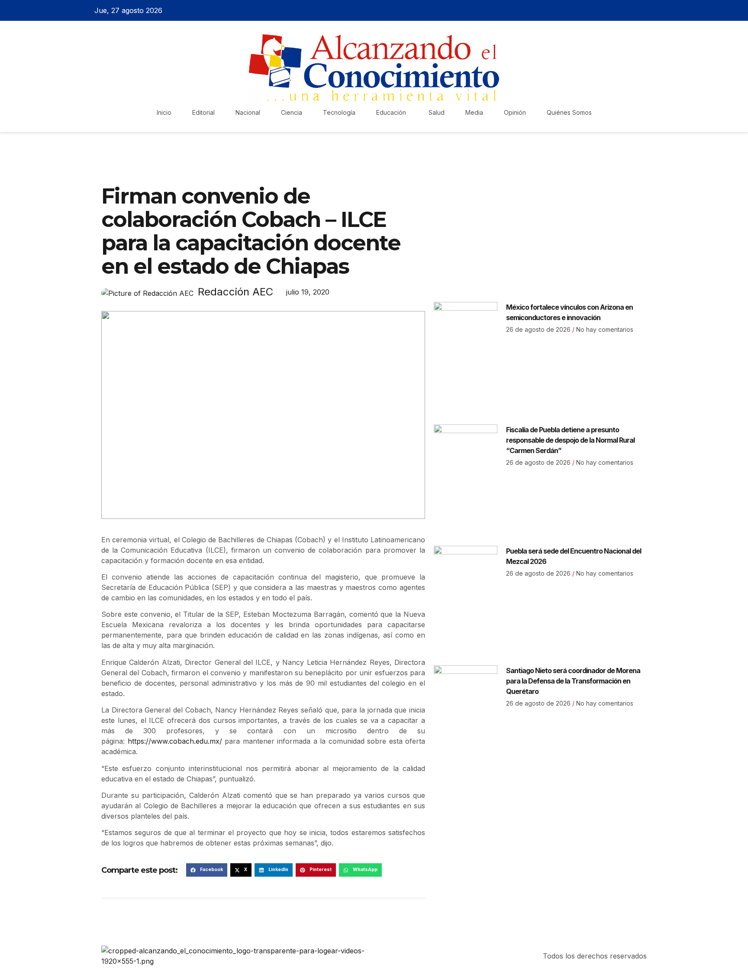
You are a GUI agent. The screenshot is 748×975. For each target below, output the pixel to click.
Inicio (164, 112)
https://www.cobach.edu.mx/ (175, 741)
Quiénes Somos (569, 112)
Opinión (515, 112)
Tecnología (339, 112)
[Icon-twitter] (626, 10)
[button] (206, 870)
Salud (437, 112)
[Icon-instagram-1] (641, 10)
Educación (392, 112)
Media (474, 112)
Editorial (203, 112)
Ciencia (291, 112)
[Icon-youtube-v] (657, 10)
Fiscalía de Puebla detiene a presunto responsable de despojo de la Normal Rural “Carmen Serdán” (570, 440)
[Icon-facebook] (611, 10)
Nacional (247, 112)
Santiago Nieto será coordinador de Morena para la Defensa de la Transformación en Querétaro (573, 681)
